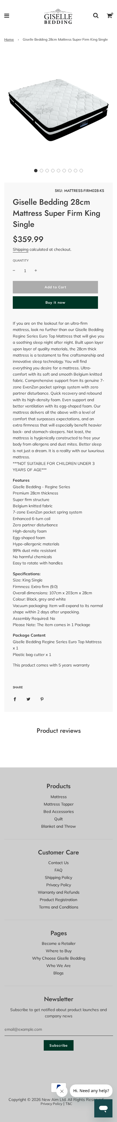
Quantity (21, 260)
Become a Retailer (59, 943)
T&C (69, 1104)
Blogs (58, 973)
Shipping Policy (58, 877)
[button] (35, 170)
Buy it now (55, 302)
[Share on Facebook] (15, 698)
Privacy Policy (58, 884)
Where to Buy (59, 950)
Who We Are (58, 965)
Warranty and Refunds (59, 892)
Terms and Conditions (58, 907)
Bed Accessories (58, 811)
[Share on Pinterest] (42, 698)
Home (9, 39)
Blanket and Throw (58, 826)
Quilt (58, 818)
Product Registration (58, 899)
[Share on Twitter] (28, 698)
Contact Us (58, 862)
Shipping (20, 249)
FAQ (58, 870)
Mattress (59, 796)
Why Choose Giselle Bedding (58, 958)
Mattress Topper (59, 804)
